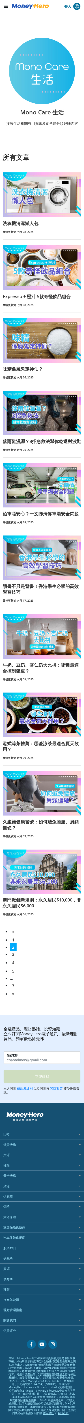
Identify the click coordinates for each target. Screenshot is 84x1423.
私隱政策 (63, 1413)
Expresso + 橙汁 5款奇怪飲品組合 (37, 296)
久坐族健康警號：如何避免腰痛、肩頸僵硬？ (41, 825)
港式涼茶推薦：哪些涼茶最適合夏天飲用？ (41, 746)
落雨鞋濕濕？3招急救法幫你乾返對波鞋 (42, 441)
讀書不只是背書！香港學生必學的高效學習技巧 (41, 589)
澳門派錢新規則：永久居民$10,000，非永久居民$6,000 (42, 903)
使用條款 (48, 1413)
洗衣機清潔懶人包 (21, 223)
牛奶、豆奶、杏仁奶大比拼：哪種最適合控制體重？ (41, 668)
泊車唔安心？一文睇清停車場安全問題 (41, 514)
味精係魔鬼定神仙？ (23, 369)
